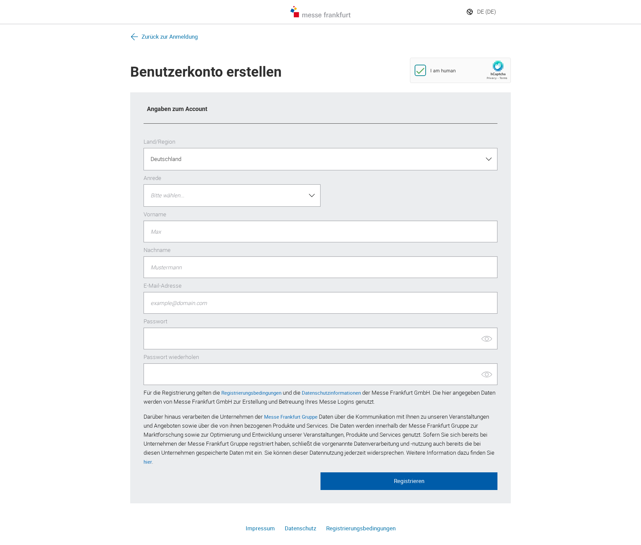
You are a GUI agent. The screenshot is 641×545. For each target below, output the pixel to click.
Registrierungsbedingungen (251, 392)
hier (148, 461)
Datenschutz (300, 528)
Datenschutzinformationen (331, 392)
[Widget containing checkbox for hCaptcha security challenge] (460, 70)
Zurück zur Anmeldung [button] (170, 36)
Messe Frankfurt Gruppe (290, 416)
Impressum (260, 528)
